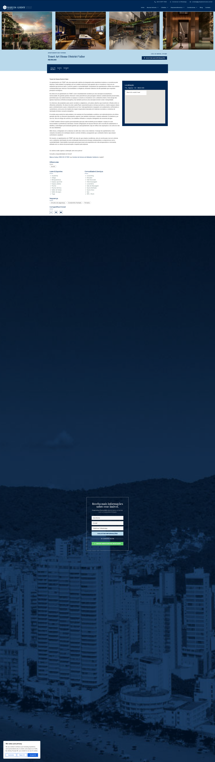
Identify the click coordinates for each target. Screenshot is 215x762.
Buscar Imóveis (151, 7)
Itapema (63, 53)
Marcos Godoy (54, 157)
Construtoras (191, 7)
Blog (201, 7)
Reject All (22, 755)
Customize (11, 755)
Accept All (33, 755)
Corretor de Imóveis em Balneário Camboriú (85, 157)
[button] (2, 30)
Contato (207, 7)
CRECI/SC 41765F (64, 157)
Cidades (163, 7)
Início (142, 7)
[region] (21, 750)
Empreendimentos (176, 7)
